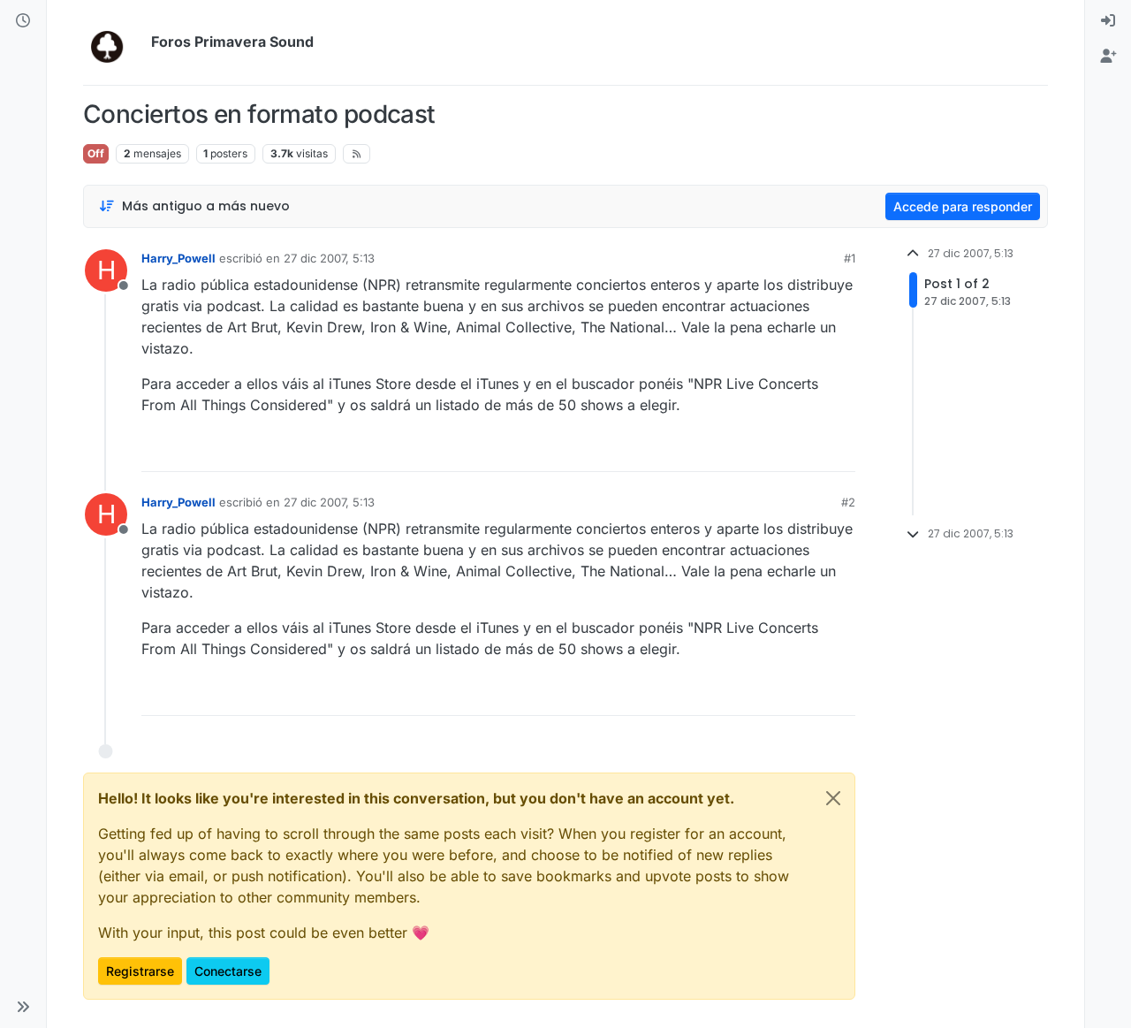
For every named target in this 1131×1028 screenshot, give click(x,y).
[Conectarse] (1108, 21)
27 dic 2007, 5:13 (329, 258)
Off (95, 153)
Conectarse (228, 971)
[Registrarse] (1108, 56)
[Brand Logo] (113, 42)
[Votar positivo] (743, 450)
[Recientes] (23, 21)
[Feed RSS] (356, 154)
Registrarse (140, 971)
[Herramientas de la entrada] (840, 450)
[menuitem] (1108, 21)
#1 (849, 258)
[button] (23, 1007)
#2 (848, 502)
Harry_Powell (178, 258)
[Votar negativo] (805, 450)
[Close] (833, 798)
